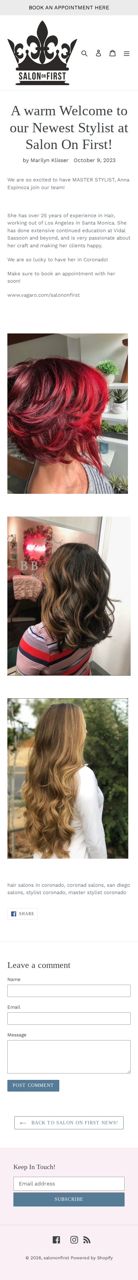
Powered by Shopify (92, 1257)
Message (16, 1034)
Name (13, 979)
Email (13, 1007)
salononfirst (56, 1257)
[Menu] (127, 52)
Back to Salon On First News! (74, 1122)
